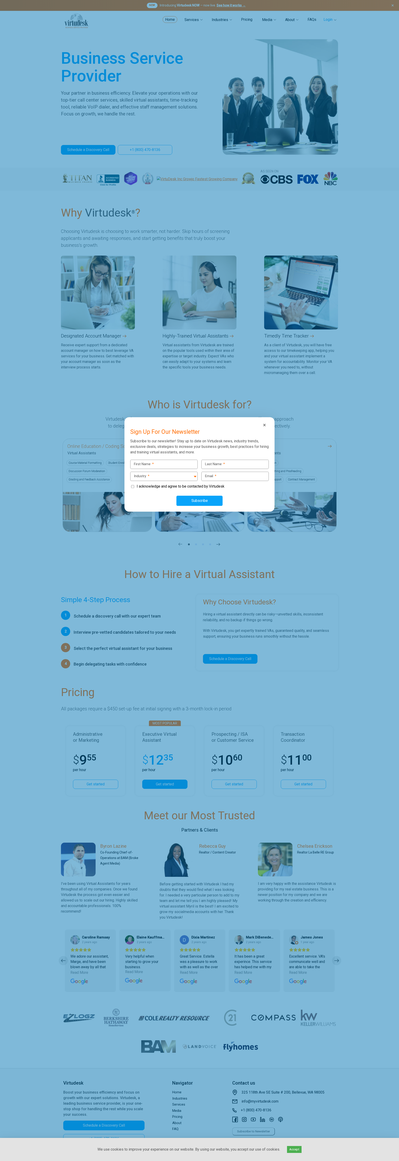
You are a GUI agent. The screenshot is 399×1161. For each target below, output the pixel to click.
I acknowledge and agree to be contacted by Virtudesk (180, 486)
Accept (294, 1149)
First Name (144, 464)
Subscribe (199, 500)
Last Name (215, 464)
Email (210, 476)
